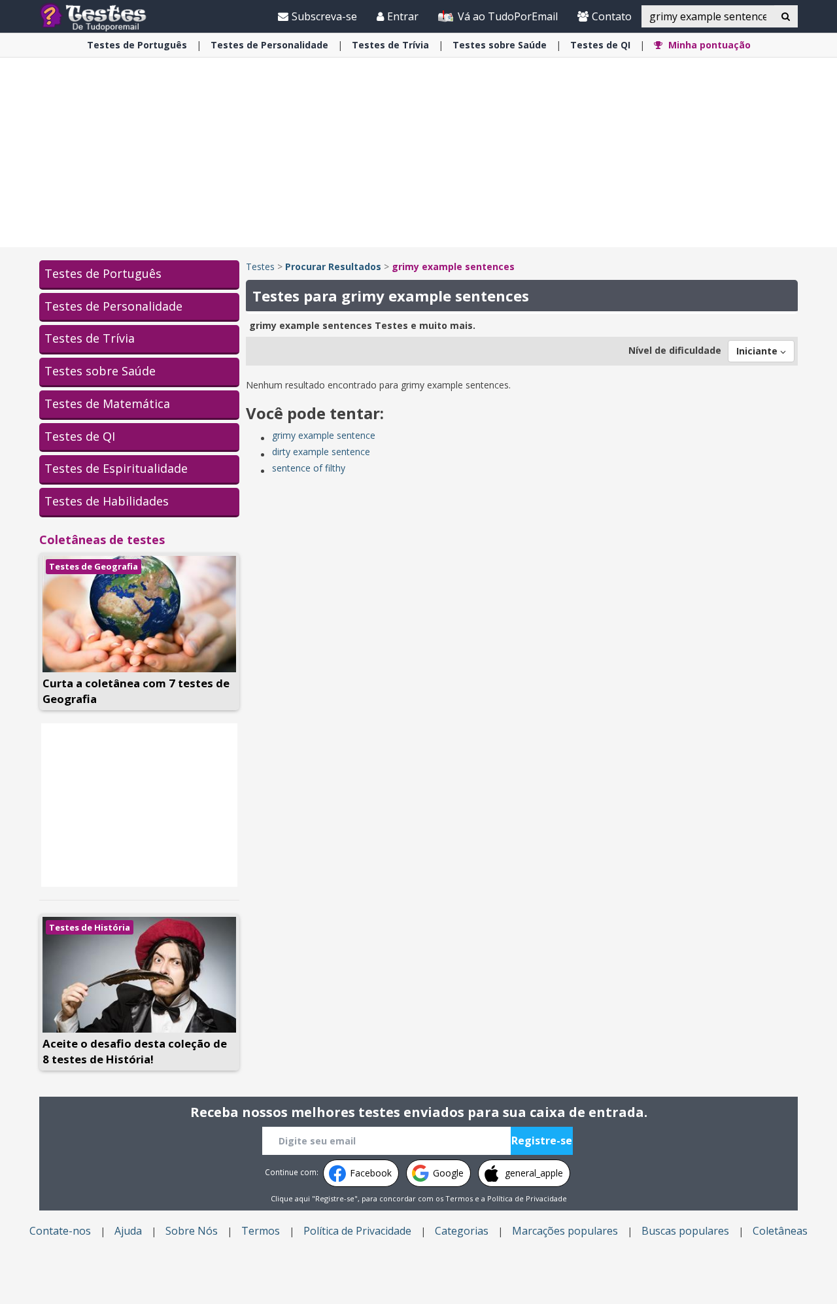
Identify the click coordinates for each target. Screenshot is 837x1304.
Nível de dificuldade (674, 350)
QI (600, 45)
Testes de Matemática (107, 403)
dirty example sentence (321, 451)
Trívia (390, 45)
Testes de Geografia (93, 566)
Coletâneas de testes (102, 539)
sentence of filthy (308, 468)
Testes (260, 266)
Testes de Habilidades (106, 501)
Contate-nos (60, 1231)
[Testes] (103, 16)
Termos (459, 1198)
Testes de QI (79, 436)
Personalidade (269, 45)
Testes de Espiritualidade (116, 468)
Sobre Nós (191, 1231)
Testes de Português (103, 273)
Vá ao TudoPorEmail (506, 16)
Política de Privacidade (527, 1198)
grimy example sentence (323, 435)
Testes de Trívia (89, 338)
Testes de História (89, 927)
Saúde (500, 45)
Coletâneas (780, 1231)
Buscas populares (685, 1231)
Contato (612, 16)
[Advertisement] (418, 152)
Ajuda (128, 1231)
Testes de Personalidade (113, 306)
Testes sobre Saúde (100, 371)
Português (137, 45)
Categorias (461, 1231)
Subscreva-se (324, 16)
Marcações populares (565, 1231)
